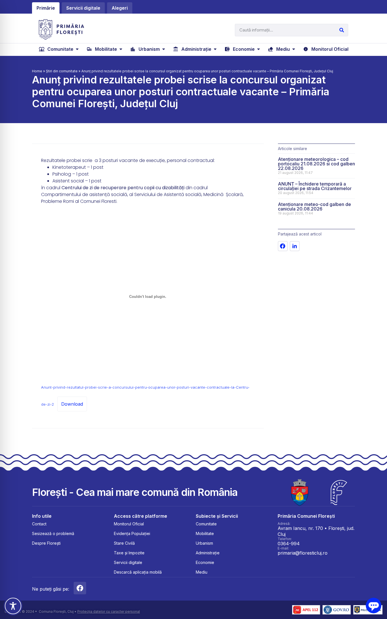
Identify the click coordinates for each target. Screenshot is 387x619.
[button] (59, 49)
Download (72, 404)
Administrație (208, 552)
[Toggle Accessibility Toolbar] (13, 606)
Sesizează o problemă (53, 533)
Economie (205, 562)
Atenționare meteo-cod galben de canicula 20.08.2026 (314, 206)
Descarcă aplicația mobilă (138, 572)
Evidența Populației (132, 533)
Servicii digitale (128, 562)
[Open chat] (373, 605)
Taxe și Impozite (129, 552)
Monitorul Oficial (129, 523)
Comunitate (206, 523)
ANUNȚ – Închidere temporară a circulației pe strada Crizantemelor (315, 186)
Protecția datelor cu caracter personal (108, 611)
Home (37, 71)
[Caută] (341, 30)
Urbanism (204, 543)
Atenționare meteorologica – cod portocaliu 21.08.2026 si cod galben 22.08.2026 (316, 163)
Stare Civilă (124, 543)
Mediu (201, 572)
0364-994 (289, 543)
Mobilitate (205, 533)
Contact (39, 523)
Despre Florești (46, 543)
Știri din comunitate (62, 71)
